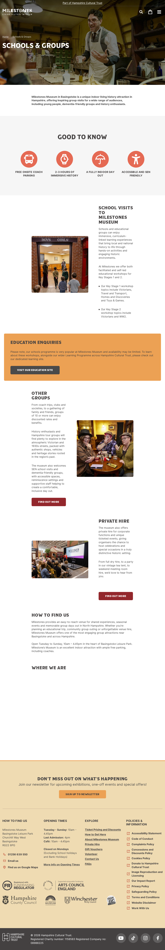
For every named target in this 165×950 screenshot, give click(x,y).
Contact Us (92, 858)
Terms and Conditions (146, 897)
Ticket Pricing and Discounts (103, 829)
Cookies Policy (141, 858)
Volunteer (91, 854)
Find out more (115, 596)
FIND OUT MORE (48, 502)
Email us (13, 860)
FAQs (88, 863)
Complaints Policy (143, 844)
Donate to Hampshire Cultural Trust (145, 865)
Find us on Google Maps (23, 867)
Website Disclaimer (144, 902)
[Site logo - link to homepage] (17, 12)
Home (5, 36)
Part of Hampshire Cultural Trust (82, 3)
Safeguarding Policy (144, 891)
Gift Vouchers (93, 849)
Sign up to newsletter (82, 794)
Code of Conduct (142, 838)
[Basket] (150, 12)
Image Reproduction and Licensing (147, 873)
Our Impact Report (143, 880)
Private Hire (92, 844)
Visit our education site (35, 370)
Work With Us (140, 908)
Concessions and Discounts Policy (142, 851)
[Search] (141, 12)
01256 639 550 (18, 854)
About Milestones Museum (102, 839)
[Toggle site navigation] (159, 12)
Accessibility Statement (146, 833)
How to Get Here (95, 834)
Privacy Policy (140, 886)
